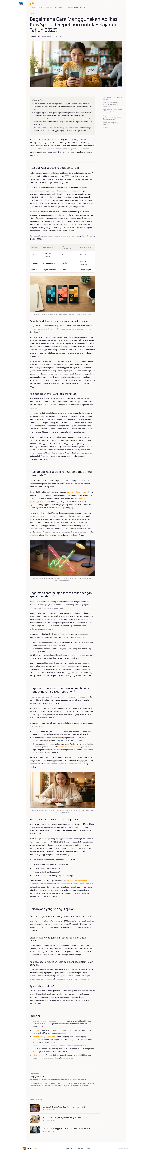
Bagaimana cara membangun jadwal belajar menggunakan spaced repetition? (112, 118)
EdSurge (40, 350)
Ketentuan (79, 1148)
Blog (120, 3)
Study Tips (49, 7)
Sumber (105, 127)
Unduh (129, 3)
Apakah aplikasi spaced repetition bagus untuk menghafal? (110, 104)
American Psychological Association (46, 1021)
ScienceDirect (38, 1055)
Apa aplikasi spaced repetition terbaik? (112, 98)
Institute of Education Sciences (69, 747)
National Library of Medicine (78, 880)
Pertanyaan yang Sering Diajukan (110, 123)
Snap (32, 1148)
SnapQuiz (58, 215)
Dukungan (69, 1148)
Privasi (88, 1148)
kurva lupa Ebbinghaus (76, 492)
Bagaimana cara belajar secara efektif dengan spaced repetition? (112, 111)
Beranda (33, 7)
